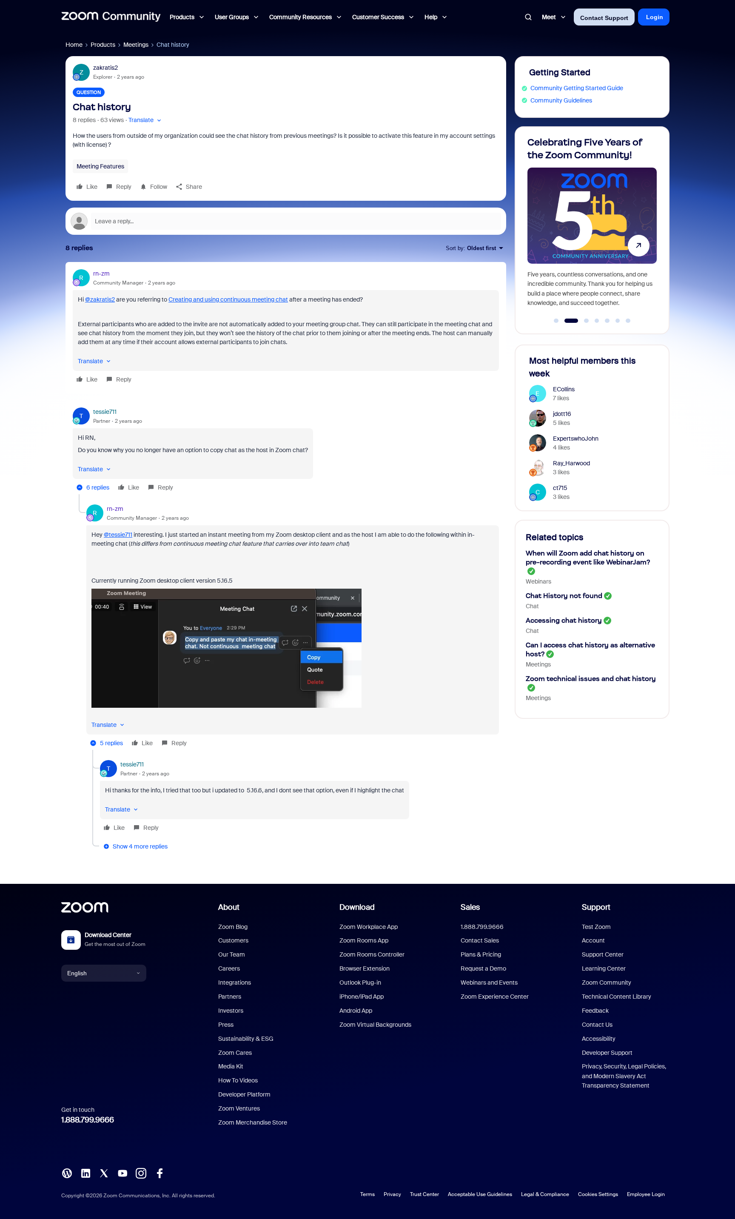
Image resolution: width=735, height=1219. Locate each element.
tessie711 (105, 412)
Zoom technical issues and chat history (591, 679)
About (228, 907)
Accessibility (598, 1038)
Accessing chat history (564, 620)
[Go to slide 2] (566, 321)
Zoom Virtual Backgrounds (375, 1024)
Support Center (603, 954)
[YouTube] (122, 1172)
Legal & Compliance (545, 1194)
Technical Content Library (616, 996)
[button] (145, 120)
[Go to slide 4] (597, 321)
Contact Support (604, 17)
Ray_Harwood (571, 463)
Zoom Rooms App (363, 940)
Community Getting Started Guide (576, 88)
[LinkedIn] (85, 1172)
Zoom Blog (233, 927)
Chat (532, 606)
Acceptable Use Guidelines (480, 1194)
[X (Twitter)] (103, 1172)
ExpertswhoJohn (575, 438)
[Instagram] (140, 1172)
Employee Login (646, 1194)
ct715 (560, 488)
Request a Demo (483, 968)
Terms (367, 1194)
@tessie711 (118, 534)
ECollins (564, 389)
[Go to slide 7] (628, 321)
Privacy (392, 1194)
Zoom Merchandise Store (252, 1122)
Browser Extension (364, 968)
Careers (229, 968)
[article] (286, 327)
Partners (229, 996)
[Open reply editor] (286, 221)
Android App (355, 1010)
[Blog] (66, 1172)
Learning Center (604, 968)
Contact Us (597, 1024)
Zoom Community (606, 982)
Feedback (595, 1010)
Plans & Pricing (481, 954)
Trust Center (424, 1194)
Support (596, 907)
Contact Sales (480, 940)
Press (226, 1024)
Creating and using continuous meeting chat (228, 299)
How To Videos (238, 1080)
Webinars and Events (489, 982)
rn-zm (101, 273)
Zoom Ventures (239, 1108)
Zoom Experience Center (495, 996)
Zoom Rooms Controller (372, 954)
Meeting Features (100, 166)
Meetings (135, 44)
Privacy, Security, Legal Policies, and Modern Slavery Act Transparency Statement (624, 1075)
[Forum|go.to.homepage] (111, 17)
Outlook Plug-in (360, 982)
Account (593, 940)
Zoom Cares (235, 1053)
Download (357, 907)
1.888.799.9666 (87, 1120)
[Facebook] (159, 1172)
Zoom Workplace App (368, 927)
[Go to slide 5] (607, 321)
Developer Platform (244, 1094)
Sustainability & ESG (245, 1038)
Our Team (231, 954)
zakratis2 (105, 67)
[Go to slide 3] (581, 321)
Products (103, 44)
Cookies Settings (598, 1194)
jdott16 (562, 414)
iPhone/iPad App (361, 996)
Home (74, 44)
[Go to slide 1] (556, 321)
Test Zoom (596, 927)
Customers (233, 940)
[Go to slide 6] (617, 321)
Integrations (234, 982)
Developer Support (607, 1053)
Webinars (538, 581)
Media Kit (230, 1066)
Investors (230, 1010)
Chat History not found (564, 596)
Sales (470, 907)
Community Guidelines (561, 100)
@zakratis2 (100, 299)
